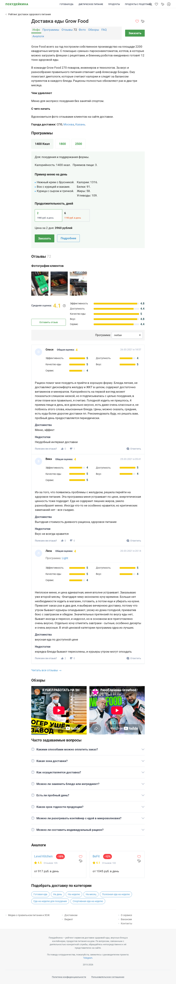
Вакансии (126, 919)
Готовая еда (66, 4)
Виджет (68, 919)
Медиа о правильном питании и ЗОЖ (29, 915)
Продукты (114, 4)
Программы (50, 29)
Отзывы (67, 29)
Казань (80, 124)
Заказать (135, 33)
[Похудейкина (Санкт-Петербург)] (17, 3)
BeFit (96, 856)
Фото (82, 29)
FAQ (104, 29)
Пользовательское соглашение (107, 977)
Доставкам (70, 915)
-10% (60, 856)
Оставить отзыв (48, 322)
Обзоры (93, 29)
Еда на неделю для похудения (50, 901)
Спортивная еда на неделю (88, 901)
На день (57, 894)
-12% (107, 856)
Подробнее (68, 238)
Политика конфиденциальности (69, 977)
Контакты (126, 923)
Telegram (87, 958)
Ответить (135, 448)
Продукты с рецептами (138, 4)
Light (65, 558)
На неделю (74, 894)
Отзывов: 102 (109, 863)
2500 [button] (78, 144)
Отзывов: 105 (50, 863)
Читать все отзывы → (46, 670)
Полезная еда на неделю (116, 894)
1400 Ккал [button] (42, 144)
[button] (156, 4)
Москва (68, 124)
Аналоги (38, 36)
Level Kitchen (43, 856)
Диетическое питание (91, 4)
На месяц (91, 894)
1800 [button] (62, 144)
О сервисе (126, 915)
